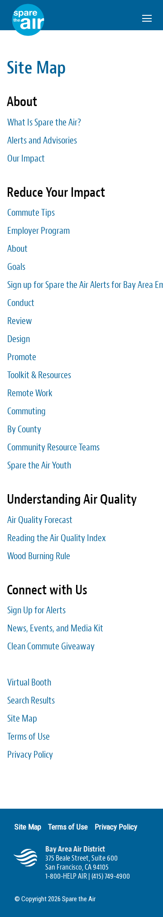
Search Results (31, 700)
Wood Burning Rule (38, 556)
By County (24, 429)
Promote (21, 357)
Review (19, 320)
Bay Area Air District (75, 849)
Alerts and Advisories (42, 140)
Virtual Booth (29, 682)
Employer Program (38, 230)
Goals (16, 266)
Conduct (20, 302)
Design (18, 338)
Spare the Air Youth (39, 465)
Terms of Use (28, 736)
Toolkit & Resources (39, 375)
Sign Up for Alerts (36, 610)
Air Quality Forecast (39, 519)
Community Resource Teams (53, 447)
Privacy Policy (30, 754)
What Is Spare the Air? (44, 122)
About (17, 248)
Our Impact (26, 158)
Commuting (26, 411)
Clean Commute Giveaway (51, 646)
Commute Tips (31, 212)
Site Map (22, 718)
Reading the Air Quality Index (56, 538)
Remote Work (30, 393)
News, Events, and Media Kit (55, 628)
